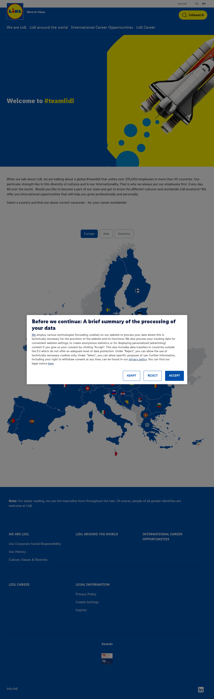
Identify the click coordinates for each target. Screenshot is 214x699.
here (51, 363)
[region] (107, 349)
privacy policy (138, 359)
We (34, 335)
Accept (174, 376)
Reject (153, 376)
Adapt (131, 376)
